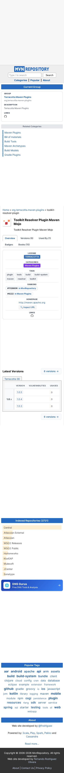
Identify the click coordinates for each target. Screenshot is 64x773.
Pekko (47, 732)
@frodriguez (45, 725)
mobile (56, 693)
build (28, 274)
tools (19, 274)
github (9, 689)
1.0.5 (19, 392)
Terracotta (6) (12, 378)
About (46, 80)
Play (32, 732)
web (57, 707)
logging (34, 693)
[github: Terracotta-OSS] (5, 116)
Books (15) (24, 244)
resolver (22, 279)
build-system (41, 274)
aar (6, 671)
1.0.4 (19, 399)
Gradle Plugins (12, 154)
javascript (53, 689)
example (24, 684)
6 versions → (51, 371)
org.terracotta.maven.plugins (28, 209)
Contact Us (27, 767)
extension (37, 684)
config (28, 680)
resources (14, 702)
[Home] (32, 71)
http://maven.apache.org (32, 302)
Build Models (11, 150)
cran (36, 680)
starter (25, 707)
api (39, 671)
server (42, 702)
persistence (40, 698)
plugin (10, 274)
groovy (31, 689)
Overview (10, 238)
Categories (20, 80)
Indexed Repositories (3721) (32, 520)
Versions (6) (26, 238)
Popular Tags (32, 665)
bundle (43, 676)
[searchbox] (24, 75)
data (43, 680)
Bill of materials (12, 137)
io (38, 688)
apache (29, 671)
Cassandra (32, 736)
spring (8, 707)
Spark (39, 732)
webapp (32, 711)
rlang (26, 702)
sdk (34, 702)
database (54, 680)
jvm (5, 693)
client (53, 676)
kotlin (14, 693)
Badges (9, 244)
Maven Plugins (12, 132)
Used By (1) (45, 238)
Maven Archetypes (14, 145)
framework (50, 684)
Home (6, 209)
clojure (9, 680)
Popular (35, 80)
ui (51, 707)
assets (55, 671)
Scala (26, 732)
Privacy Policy (44, 767)
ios (43, 689)
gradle (20, 689)
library (24, 693)
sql (17, 707)
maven (10, 279)
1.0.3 (19, 406)
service (52, 702)
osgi (28, 698)
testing (36, 707)
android (17, 671)
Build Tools (10, 141)
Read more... (32, 743)
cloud (19, 680)
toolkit (33, 279)
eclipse (13, 684)
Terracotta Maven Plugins (17, 97)
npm (21, 698)
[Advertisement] (32, 32)
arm (46, 671)
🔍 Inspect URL (27, 307)
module (11, 698)
